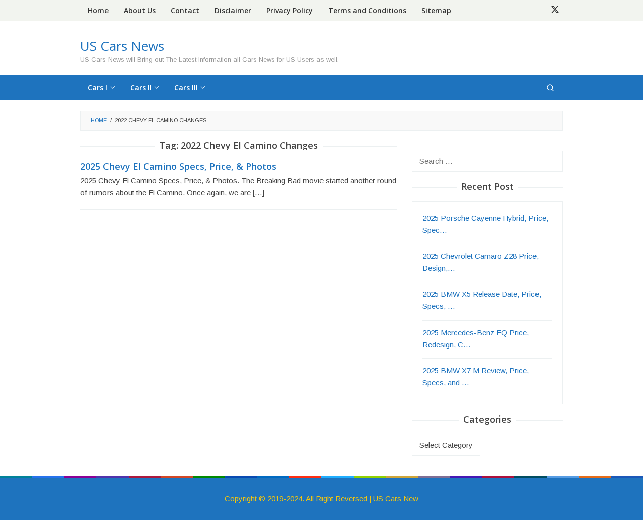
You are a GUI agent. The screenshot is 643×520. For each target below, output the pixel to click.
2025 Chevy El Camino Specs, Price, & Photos (178, 166)
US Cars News (122, 46)
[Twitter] (555, 10)
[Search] (550, 87)
